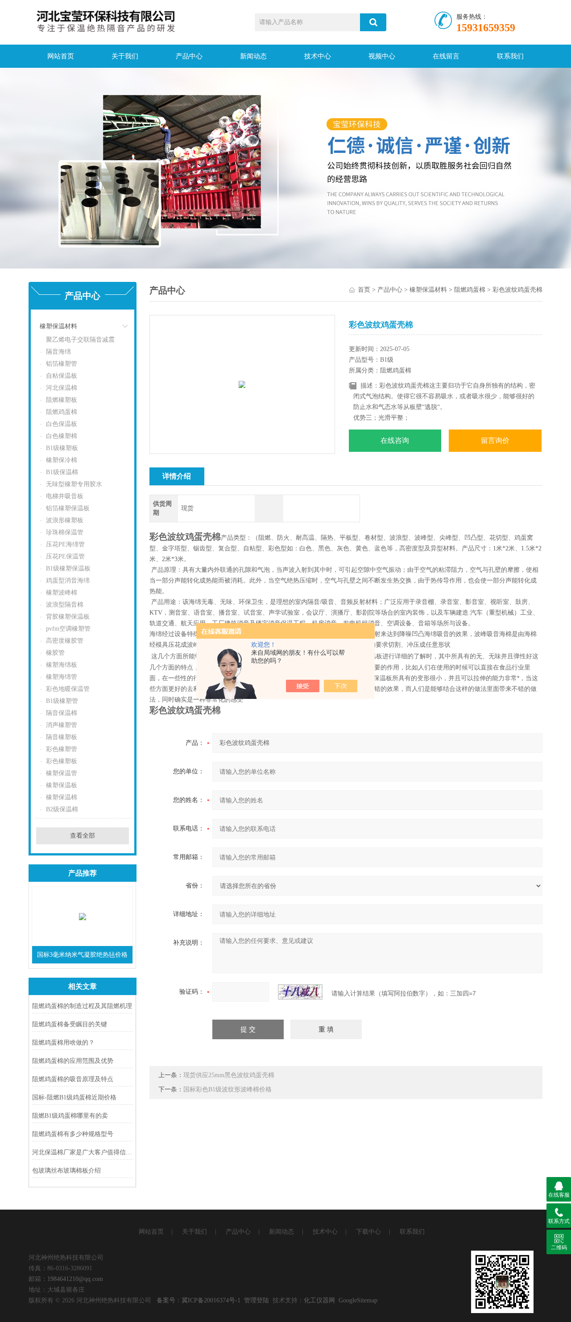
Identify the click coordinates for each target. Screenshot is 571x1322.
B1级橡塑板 (62, 448)
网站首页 (60, 56)
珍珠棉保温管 (64, 532)
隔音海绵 (58, 351)
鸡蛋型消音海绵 (68, 580)
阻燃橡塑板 (61, 400)
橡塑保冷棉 (61, 460)
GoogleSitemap (358, 1300)
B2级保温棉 (62, 809)
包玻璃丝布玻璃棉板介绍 (66, 1170)
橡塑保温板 (61, 785)
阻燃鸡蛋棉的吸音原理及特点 (72, 1079)
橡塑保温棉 (61, 797)
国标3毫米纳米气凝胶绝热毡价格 (82, 954)
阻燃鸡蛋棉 (61, 412)
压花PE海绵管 (65, 544)
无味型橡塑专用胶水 (74, 484)
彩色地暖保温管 (68, 689)
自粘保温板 (61, 375)
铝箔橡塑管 (61, 363)
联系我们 (510, 56)
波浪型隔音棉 (64, 604)
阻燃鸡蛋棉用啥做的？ (63, 1042)
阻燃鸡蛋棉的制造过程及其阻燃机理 (82, 1006)
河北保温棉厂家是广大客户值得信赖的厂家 (82, 1152)
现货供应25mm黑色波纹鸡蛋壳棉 (228, 1075)
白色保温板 (61, 424)
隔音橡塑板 (61, 737)
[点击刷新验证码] (300, 992)
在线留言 (446, 56)
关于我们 (125, 56)
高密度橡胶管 (64, 640)
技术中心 (317, 56)
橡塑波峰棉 (61, 592)
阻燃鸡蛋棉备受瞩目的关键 (69, 1024)
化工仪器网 (319, 1300)
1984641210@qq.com (75, 1279)
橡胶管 (55, 652)
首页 (364, 289)
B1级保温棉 (62, 472)
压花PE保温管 (65, 556)
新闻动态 (253, 56)
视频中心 (381, 56)
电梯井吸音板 (64, 496)
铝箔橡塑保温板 (68, 508)
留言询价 (495, 440)
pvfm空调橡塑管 (68, 628)
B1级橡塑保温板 (68, 568)
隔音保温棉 (61, 713)
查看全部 (82, 835)
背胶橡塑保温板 (68, 616)
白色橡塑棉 (61, 436)
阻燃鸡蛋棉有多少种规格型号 (72, 1134)
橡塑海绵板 (61, 664)
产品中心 (189, 56)
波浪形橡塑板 (64, 520)
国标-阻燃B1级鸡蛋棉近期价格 (74, 1097)
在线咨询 (395, 440)
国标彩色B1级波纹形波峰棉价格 (227, 1089)
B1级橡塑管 (62, 701)
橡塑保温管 (61, 773)
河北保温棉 (61, 387)
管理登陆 (256, 1300)
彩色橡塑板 (61, 761)
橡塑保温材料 (58, 326)
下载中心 (368, 1231)
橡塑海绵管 (61, 676)
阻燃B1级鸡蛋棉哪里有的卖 (70, 1115)
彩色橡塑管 (61, 749)
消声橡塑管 (61, 725)
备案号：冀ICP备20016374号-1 (198, 1300)
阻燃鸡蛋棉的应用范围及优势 (72, 1061)
